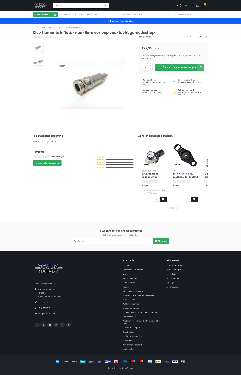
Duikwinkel (127, 340)
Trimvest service (129, 316)
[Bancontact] (149, 362)
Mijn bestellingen (174, 269)
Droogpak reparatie (131, 308)
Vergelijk (170, 282)
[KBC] (124, 362)
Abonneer (162, 241)
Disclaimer (127, 274)
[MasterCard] (141, 362)
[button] (170, 208)
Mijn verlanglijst (173, 278)
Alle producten (173, 287)
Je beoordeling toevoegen (47, 163)
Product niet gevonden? (133, 336)
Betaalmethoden (130, 278)
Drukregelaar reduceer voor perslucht (150, 177)
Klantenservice (129, 282)
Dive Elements (145, 37)
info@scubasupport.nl (47, 313)
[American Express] (57, 362)
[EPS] (99, 362)
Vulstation (78, 14)
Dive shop (65, 14)
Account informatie (174, 265)
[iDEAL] (116, 362)
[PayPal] (158, 362)
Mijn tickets (171, 274)
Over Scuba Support (131, 327)
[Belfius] (74, 362)
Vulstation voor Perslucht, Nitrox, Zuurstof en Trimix (142, 322)
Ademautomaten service (133, 291)
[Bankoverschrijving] (66, 362)
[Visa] (174, 362)
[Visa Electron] (183, 362)
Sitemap (126, 287)
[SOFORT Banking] (91, 362)
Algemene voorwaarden (133, 269)
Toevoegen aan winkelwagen (179, 67)
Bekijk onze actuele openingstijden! (120, 21)
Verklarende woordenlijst (133, 345)
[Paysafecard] (166, 362)
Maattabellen (128, 349)
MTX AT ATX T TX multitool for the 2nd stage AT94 (185, 177)
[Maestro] (133, 362)
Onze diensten (94, 14)
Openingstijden (129, 332)
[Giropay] (107, 362)
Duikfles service (129, 299)
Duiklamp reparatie (131, 304)
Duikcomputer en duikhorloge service (138, 295)
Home (35, 27)
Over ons (126, 265)
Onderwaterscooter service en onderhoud (141, 312)
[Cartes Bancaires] (82, 362)
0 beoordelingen (56, 37)
